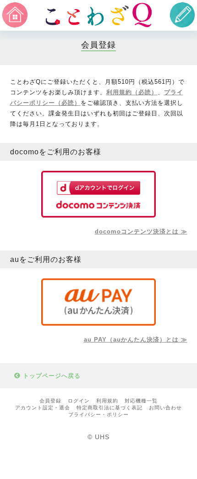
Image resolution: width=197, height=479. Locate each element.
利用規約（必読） (132, 92)
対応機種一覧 (141, 400)
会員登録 (50, 400)
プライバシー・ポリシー (98, 414)
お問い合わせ (165, 407)
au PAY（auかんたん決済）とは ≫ (135, 339)
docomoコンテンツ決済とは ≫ (141, 231)
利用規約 (107, 400)
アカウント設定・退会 (42, 407)
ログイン (79, 400)
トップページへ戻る (51, 375)
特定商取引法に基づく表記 (109, 407)
